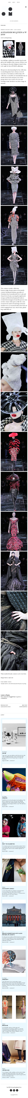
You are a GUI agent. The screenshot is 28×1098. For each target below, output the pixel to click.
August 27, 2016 (5, 760)
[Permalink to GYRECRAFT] (14, 961)
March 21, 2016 (5, 942)
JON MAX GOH (5, 1070)
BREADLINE (5, 1025)
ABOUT (13, 2)
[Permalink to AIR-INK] (14, 734)
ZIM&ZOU (4, 798)
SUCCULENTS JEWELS (8, 888)
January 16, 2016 (5, 1032)
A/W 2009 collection (17, 66)
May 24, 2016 (5, 806)
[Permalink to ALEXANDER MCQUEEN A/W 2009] (14, 57)
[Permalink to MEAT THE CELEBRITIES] (14, 825)
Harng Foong (8, 37)
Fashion (3, 25)
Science (5, 751)
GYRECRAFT (5, 979)
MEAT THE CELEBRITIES (8, 844)
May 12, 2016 (4, 895)
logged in (12, 696)
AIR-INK (4, 753)
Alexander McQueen (17, 683)
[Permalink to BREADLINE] (14, 1007)
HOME (9, 2)
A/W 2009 (10, 683)
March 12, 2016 (5, 988)
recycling (24, 683)
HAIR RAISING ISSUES (6, 706)
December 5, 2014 (9, 29)
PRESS (18, 2)
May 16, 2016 (4, 851)
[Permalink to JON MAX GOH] (14, 1051)
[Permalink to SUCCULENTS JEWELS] (14, 870)
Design (5, 796)
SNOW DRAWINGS (23, 706)
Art (3, 751)
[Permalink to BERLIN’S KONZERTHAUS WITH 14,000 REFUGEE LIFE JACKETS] (14, 915)
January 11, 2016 (5, 1077)
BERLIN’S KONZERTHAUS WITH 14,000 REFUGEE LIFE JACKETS (12, 934)
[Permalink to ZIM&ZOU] (14, 779)
